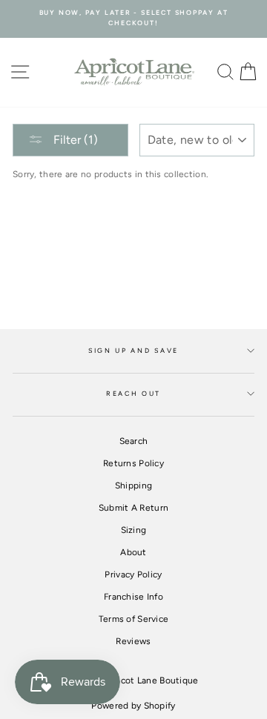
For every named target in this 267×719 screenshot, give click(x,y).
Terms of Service (134, 619)
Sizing (134, 530)
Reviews (133, 641)
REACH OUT (133, 393)
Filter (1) (74, 140)
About (133, 552)
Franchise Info (133, 597)
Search (133, 441)
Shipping (133, 485)
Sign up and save (133, 350)
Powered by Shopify (133, 705)
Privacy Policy (133, 574)
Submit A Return (133, 508)
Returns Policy (133, 463)
